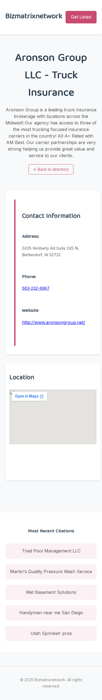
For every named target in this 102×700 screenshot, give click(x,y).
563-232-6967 (36, 288)
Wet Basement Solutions (51, 592)
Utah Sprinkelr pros (51, 633)
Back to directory (51, 169)
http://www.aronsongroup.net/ (53, 322)
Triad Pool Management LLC (51, 551)
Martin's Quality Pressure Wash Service (51, 571)
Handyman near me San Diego (51, 612)
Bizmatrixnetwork (34, 17)
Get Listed (81, 17)
